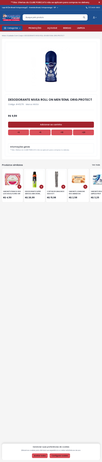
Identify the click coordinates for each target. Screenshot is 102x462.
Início (4, 36)
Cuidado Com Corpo (15, 36)
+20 (83, 132)
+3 (18, 132)
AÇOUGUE (52, 28)
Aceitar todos (40, 455)
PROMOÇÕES (34, 28)
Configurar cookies (60, 455)
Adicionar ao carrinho (51, 124)
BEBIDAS (67, 28)
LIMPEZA (81, 28)
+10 (61, 132)
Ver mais (96, 165)
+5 (40, 132)
